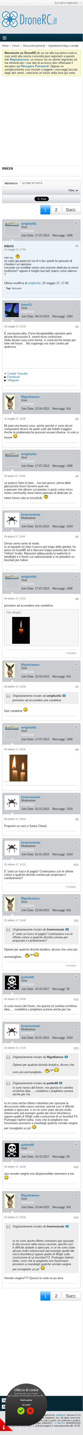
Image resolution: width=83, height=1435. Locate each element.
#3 (77, 419)
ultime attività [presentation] (32, 183)
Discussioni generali (34, 45)
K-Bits (58, 1423)
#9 (77, 819)
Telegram (13, 380)
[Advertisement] (41, 119)
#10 (76, 864)
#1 (77, 245)
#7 (77, 687)
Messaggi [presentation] (11, 183)
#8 (77, 749)
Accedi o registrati (66, 2)
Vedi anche (26, 1400)
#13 (76, 1048)
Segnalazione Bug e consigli (63, 45)
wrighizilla (28, 223)
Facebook (13, 377)
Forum (15, 45)
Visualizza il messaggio (64, 696)
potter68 (27, 977)
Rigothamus (30, 397)
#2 (77, 326)
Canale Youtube (18, 373)
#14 (76, 1167)
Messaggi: (59, 235)
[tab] (11, 183)
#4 (77, 476)
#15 (76, 1217)
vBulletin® (60, 1415)
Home (5, 45)
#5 (77, 536)
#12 (76, 999)
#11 (76, 920)
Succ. (71, 209)
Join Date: (27, 235)
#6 (77, 599)
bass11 (26, 304)
